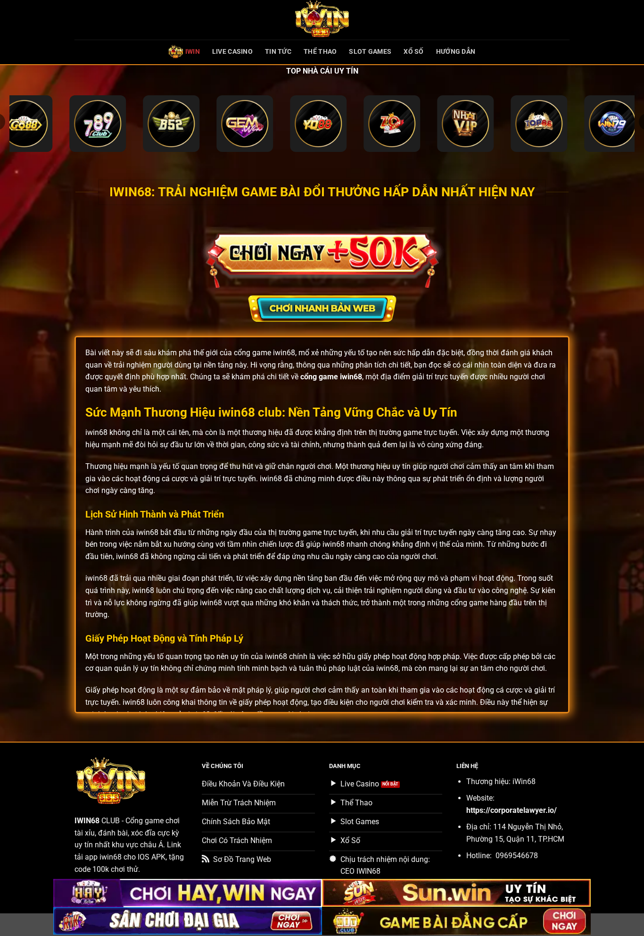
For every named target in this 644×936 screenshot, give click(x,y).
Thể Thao (320, 52)
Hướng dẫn (456, 52)
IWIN (192, 52)
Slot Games (370, 52)
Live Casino (232, 52)
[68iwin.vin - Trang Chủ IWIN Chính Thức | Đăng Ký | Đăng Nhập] (322, 20)
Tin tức (278, 52)
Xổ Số (413, 52)
